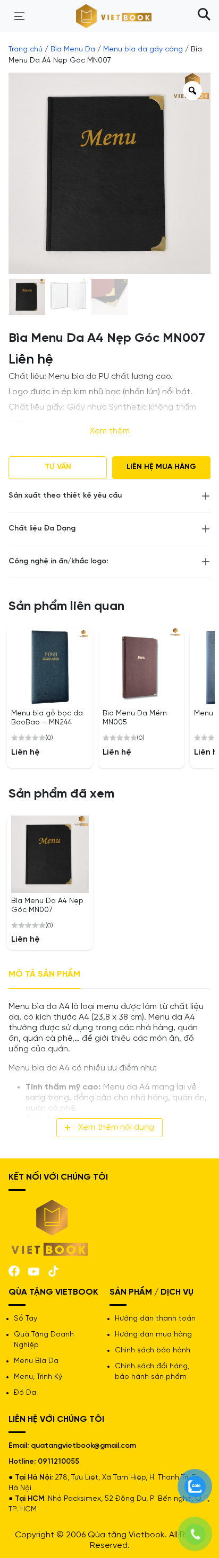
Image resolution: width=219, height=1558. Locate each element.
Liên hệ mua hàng (161, 467)
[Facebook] (14, 1270)
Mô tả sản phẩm (44, 974)
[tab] (44, 975)
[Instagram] (53, 1270)
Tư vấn (58, 467)
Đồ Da (25, 1393)
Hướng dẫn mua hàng (153, 1335)
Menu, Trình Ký (38, 1377)
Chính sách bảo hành (152, 1351)
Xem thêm (110, 431)
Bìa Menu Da (72, 50)
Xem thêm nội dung (116, 1127)
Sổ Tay (25, 1319)
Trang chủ (26, 50)
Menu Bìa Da (36, 1361)
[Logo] (50, 1227)
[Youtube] (33, 1270)
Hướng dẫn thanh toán (155, 1319)
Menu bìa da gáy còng (143, 50)
